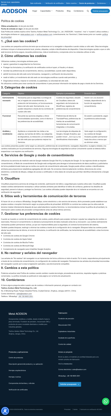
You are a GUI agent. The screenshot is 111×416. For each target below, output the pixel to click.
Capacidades (45, 11)
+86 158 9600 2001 (25, 296)
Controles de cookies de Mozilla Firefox (18, 242)
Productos (60, 11)
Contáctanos (101, 3)
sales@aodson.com (24, 293)
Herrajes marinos (15, 377)
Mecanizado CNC (64, 325)
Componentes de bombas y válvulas (22, 383)
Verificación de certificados (54, 3)
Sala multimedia (35, 3)
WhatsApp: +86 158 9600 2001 (69, 376)
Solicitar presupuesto (100, 11)
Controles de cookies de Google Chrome (19, 235)
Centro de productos (87, 3)
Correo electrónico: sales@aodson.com (72, 369)
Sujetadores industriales (66, 331)
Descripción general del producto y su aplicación (26, 364)
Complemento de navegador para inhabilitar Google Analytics (27, 249)
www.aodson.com (27, 34)
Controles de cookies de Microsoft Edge (18, 245)
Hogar (34, 11)
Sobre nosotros (71, 3)
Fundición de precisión (66, 318)
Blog (68, 11)
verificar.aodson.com (44, 34)
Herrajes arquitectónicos (17, 370)
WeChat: (65, 364)
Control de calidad (64, 344)
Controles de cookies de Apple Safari (17, 239)
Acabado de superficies (66, 338)
